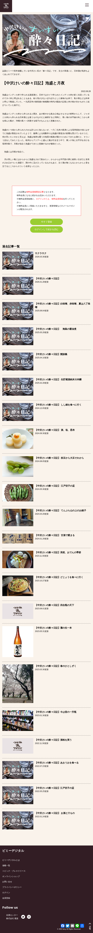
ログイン (6, 893)
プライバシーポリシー (12, 887)
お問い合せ (7, 882)
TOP (90, 928)
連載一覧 (6, 865)
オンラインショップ (11, 876)
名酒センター (12, 915)
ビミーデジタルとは (11, 860)
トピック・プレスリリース (14, 871)
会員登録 (6, 898)
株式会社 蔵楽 (12, 918)
